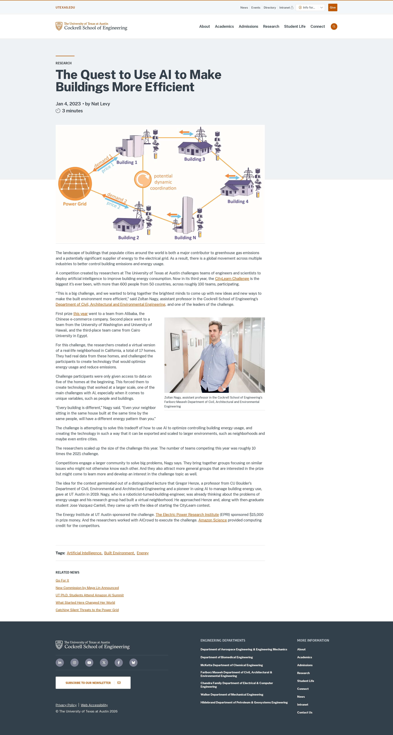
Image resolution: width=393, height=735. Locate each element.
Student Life (295, 26)
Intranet (284, 7)
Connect (318, 26)
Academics (224, 26)
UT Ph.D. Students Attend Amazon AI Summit (90, 595)
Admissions (248, 26)
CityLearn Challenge (232, 278)
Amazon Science (212, 520)
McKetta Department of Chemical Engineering (232, 665)
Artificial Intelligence (84, 553)
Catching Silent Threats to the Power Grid (87, 610)
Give (333, 7)
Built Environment (119, 553)
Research (271, 26)
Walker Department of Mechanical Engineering (232, 694)
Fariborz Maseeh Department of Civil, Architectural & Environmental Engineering (236, 674)
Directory (270, 7)
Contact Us (304, 712)
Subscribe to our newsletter (88, 683)
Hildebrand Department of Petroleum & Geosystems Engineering (244, 702)
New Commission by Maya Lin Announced (87, 588)
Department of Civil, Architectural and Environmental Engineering (110, 304)
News (244, 7)
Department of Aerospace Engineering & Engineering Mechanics (244, 649)
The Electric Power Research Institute (187, 514)
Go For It (62, 580)
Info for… (309, 7)
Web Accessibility (94, 705)
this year (80, 313)
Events (255, 7)
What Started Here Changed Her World (85, 602)
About (204, 26)
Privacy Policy (66, 705)
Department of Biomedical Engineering (227, 657)
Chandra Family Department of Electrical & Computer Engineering (237, 684)
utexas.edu (65, 7)
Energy (143, 553)
